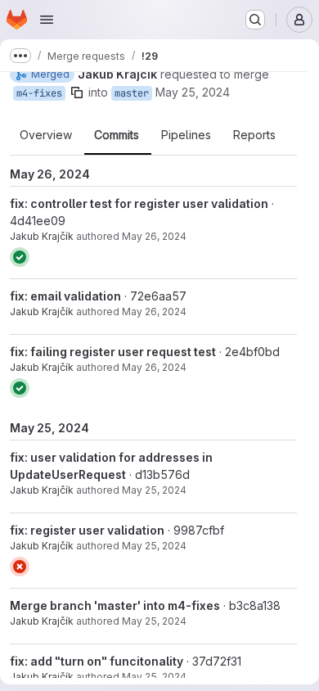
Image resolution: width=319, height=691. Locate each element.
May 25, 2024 (192, 92)
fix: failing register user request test (113, 352)
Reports (254, 135)
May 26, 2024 (154, 236)
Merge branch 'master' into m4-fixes (115, 605)
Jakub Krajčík (42, 236)
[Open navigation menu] (47, 20)
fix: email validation (65, 296)
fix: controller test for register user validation (139, 203)
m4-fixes (39, 93)
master (132, 93)
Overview (46, 135)
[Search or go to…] (255, 19)
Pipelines (186, 135)
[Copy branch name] (77, 92)
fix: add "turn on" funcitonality (96, 661)
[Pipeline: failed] (19, 566)
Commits (116, 135)
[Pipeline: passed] (19, 257)
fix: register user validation (87, 530)
